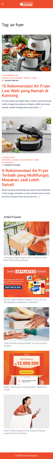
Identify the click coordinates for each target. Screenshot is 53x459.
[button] (3, 4)
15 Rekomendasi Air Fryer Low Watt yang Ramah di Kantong (26, 91)
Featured (6, 160)
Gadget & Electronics (12, 78)
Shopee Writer (12, 80)
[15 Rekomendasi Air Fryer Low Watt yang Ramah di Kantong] (26, 53)
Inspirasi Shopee (13, 165)
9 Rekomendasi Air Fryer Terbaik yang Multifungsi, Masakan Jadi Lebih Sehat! (25, 177)
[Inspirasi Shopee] (26, 4)
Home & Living (30, 78)
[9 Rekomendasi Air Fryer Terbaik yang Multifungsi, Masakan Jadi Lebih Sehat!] (26, 135)
